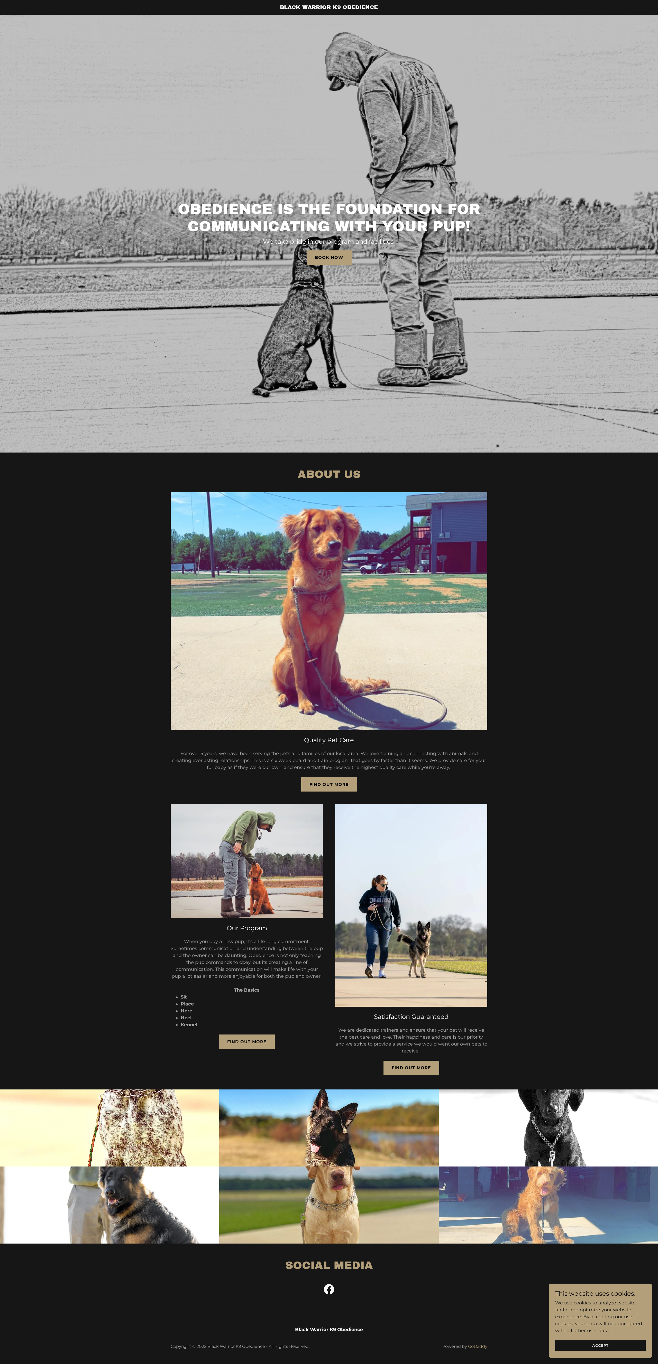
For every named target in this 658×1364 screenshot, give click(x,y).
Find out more (329, 784)
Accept (600, 1345)
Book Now (329, 257)
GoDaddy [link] (477, 1346)
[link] (329, 7)
